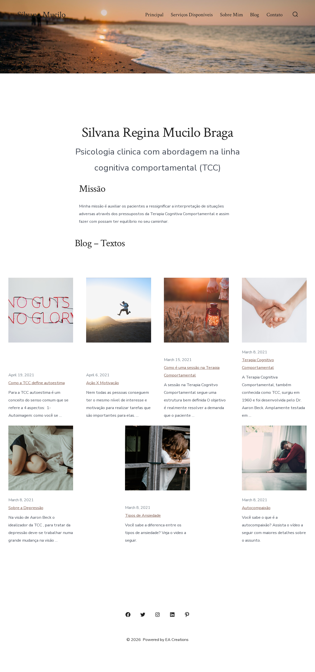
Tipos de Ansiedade (143, 515)
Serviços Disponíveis (192, 14)
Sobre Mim (231, 14)
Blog (254, 14)
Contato (275, 14)
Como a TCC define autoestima (36, 383)
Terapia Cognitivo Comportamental (258, 363)
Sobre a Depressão (25, 508)
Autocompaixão (256, 508)
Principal (154, 14)
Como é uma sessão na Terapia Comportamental (192, 371)
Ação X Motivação (102, 383)
